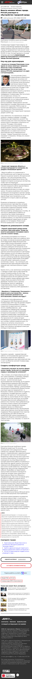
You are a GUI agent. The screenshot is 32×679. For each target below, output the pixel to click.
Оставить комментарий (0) (16, 565)
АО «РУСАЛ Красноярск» (16, 42)
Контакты (4, 622)
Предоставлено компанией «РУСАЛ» (13, 163)
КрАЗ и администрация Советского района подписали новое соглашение (15, 548)
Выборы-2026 (21, 622)
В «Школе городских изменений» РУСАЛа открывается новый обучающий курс (18, 609)
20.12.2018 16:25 (5, 6)
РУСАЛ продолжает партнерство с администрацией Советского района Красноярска (17, 605)
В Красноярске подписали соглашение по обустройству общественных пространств (19, 594)
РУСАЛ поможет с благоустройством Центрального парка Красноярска (17, 588)
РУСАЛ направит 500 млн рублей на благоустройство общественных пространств (17, 600)
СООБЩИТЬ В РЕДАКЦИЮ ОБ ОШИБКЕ (13, 624)
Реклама (13, 622)
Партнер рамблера (15, 671)
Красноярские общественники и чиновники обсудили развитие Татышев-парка (14, 544)
